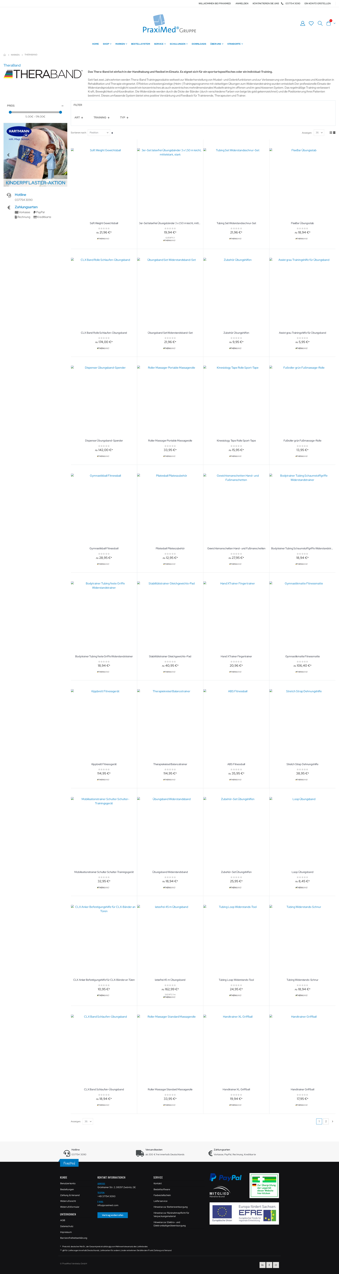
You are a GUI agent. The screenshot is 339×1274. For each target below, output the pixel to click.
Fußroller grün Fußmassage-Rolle (302, 440)
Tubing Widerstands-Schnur (302, 980)
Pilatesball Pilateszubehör (170, 548)
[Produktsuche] (320, 23)
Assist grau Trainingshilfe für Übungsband (302, 333)
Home (5, 55)
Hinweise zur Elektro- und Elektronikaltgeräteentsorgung (170, 1224)
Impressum (66, 1232)
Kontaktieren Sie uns (266, 3)
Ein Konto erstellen (318, 3)
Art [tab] (77, 117)
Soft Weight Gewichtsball (104, 223)
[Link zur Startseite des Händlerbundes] (220, 1191)
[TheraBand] (103, 239)
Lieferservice (160, 1201)
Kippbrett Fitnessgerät (104, 764)
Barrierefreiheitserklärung (73, 1237)
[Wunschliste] (311, 23)
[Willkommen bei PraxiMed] (169, 23)
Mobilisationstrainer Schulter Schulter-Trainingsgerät (103, 872)
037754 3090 (293, 3)
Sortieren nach (78, 132)
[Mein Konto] (302, 23)
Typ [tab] (122, 117)
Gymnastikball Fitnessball (104, 548)
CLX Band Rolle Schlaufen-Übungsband (104, 333)
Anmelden (242, 3)
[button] (8, 155)
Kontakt (158, 1183)
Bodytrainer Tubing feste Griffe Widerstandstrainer (104, 656)
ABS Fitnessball (236, 764)
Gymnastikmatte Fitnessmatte (302, 656)
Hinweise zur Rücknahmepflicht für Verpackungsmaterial (171, 1214)
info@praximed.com (107, 1205)
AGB (62, 1220)
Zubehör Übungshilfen (236, 333)
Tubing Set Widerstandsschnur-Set (236, 223)
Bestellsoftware (162, 1189)
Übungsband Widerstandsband (170, 872)
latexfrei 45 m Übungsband (170, 980)
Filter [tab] (78, 105)
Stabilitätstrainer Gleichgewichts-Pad (170, 656)
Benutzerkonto (68, 1183)
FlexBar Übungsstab (302, 223)
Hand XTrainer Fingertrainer (236, 656)
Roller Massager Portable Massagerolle (170, 440)
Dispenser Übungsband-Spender (104, 440)
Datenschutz (66, 1226)
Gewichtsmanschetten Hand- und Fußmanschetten (236, 548)
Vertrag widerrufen (112, 1215)
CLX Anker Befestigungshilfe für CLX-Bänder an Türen (104, 980)
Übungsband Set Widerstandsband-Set (170, 333)
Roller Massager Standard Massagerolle (170, 1089)
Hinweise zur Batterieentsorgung (171, 1206)
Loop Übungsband (302, 872)
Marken (15, 54)
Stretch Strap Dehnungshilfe (302, 764)
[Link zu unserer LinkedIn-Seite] (263, 1265)
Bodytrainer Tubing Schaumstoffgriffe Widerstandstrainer (302, 548)
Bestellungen (67, 1189)
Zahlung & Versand (70, 1195)
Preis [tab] (10, 105)
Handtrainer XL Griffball (236, 1089)
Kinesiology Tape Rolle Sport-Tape (236, 440)
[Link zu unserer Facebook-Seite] (269, 1265)
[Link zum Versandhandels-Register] (265, 1185)
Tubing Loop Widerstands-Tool (236, 980)
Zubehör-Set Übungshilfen (236, 872)
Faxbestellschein (162, 1195)
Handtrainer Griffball (302, 1089)
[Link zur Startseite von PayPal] (228, 1179)
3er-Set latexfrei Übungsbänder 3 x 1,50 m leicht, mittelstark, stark (170, 223)
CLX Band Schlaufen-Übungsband (104, 1089)
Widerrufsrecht (68, 1201)
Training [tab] (100, 117)
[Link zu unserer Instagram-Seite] (276, 1265)
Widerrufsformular (69, 1206)
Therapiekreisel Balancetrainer (170, 764)
